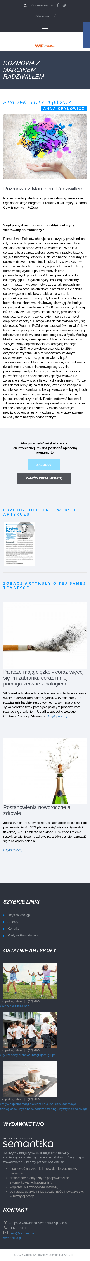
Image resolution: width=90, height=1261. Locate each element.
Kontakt (13, 928)
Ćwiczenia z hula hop (14, 1006)
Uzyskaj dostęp (19, 915)
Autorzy (13, 922)
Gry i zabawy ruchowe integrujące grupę (28, 1055)
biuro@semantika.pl (23, 1233)
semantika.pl (12, 1238)
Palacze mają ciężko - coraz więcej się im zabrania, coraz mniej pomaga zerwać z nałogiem (43, 678)
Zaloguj (43, 464)
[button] (45, 16)
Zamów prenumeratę (44, 478)
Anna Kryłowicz (64, 109)
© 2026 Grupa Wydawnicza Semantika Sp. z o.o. (45, 1254)
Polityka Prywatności (23, 935)
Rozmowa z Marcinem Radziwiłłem (43, 189)
